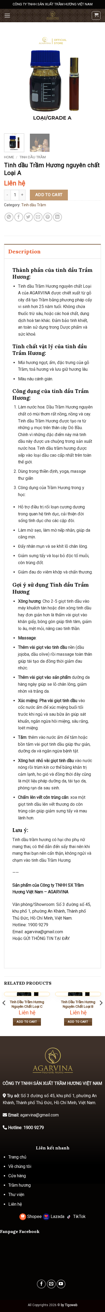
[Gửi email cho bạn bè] (38, 217)
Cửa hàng (17, 1175)
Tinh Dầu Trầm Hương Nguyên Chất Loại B (78, 1004)
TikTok (79, 1216)
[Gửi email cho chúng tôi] (51, 1284)
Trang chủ (17, 1157)
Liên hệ (15, 1204)
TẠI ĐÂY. (61, 938)
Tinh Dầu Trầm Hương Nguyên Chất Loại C (27, 1004)
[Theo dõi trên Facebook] (41, 1284)
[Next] (92, 81)
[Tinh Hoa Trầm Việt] (52, 15)
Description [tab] (24, 251)
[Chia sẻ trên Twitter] (28, 217)
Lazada (57, 1216)
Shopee (34, 1216)
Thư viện (16, 1194)
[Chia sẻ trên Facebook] (18, 217)
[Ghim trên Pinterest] (47, 217)
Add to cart (49, 194)
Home (9, 157)
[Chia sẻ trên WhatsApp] (9, 217)
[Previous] (13, 81)
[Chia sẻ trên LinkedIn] (57, 217)
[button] (7, 15)
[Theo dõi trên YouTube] (61, 1284)
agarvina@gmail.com (43, 931)
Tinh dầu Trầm (32, 157)
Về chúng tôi (19, 1166)
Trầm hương (19, 1185)
